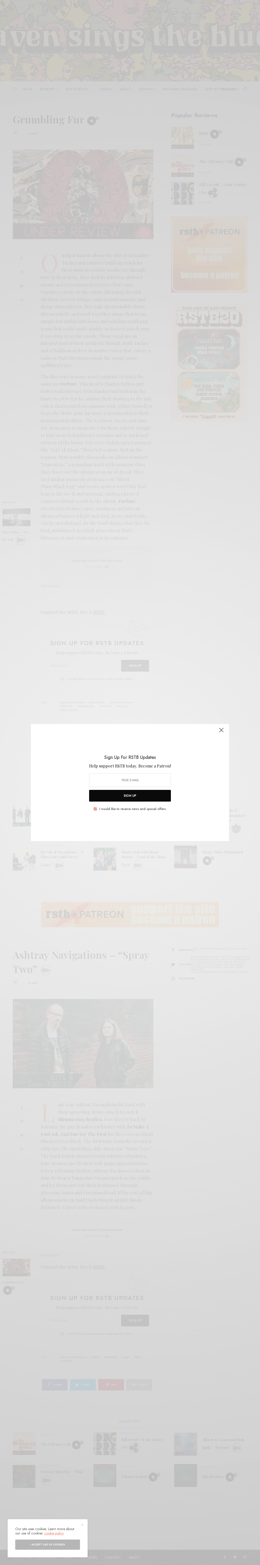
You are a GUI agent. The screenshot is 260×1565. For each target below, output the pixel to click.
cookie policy (54, 1533)
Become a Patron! (154, 766)
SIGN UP (130, 795)
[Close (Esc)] (221, 732)
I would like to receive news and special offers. (133, 808)
